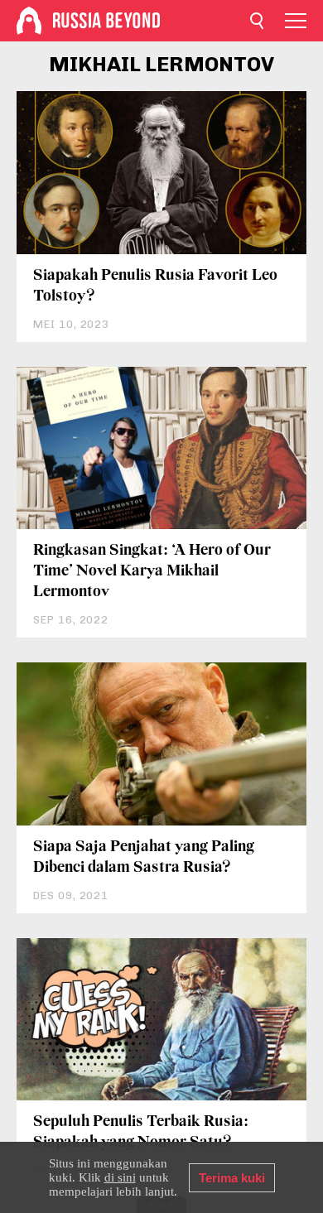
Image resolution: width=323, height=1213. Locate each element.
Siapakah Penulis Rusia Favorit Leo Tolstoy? (155, 286)
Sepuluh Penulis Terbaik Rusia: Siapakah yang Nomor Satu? (140, 1132)
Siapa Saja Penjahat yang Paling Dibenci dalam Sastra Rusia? (143, 857)
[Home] (29, 21)
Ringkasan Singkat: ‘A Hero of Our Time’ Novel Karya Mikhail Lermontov (152, 571)
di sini (120, 1177)
